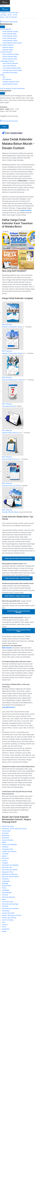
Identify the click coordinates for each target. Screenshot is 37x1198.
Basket (4, 931)
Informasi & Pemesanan (10, 22)
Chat (6, 9)
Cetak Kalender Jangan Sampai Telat (17, 596)
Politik (4, 888)
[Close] (2, 27)
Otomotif (5, 895)
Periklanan (5, 879)
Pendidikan (5, 890)
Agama (4, 856)
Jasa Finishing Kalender (10, 63)
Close (4, 126)
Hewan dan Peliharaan (9, 844)
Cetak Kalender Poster (9, 36)
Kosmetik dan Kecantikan (10, 908)
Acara (4, 927)
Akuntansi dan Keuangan (10, 904)
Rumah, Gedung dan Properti (11, 915)
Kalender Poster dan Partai (11, 485)
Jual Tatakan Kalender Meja (11, 68)
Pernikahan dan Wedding (10, 865)
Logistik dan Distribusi (9, 851)
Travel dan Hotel (7, 901)
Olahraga (5, 883)
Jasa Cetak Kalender (9, 65)
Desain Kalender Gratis (10, 84)
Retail (4, 899)
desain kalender (25, 210)
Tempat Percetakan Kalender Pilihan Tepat (18, 630)
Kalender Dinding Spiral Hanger (12, 353)
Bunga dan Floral (7, 872)
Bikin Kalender (7, 648)
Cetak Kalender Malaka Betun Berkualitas (18, 558)
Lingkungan (6, 881)
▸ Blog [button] (2, 75)
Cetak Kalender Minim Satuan (12, 43)
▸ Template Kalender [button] (7, 45)
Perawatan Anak (7, 849)
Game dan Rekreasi (8, 897)
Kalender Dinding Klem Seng (11, 327)
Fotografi (5, 863)
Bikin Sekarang (7, 324)
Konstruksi (5, 858)
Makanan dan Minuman (9, 874)
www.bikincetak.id (8, 707)
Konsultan (5, 833)
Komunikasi (5, 911)
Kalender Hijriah (7, 49)
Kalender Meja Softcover (10, 459)
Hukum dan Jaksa (8, 826)
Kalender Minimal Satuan (10, 512)
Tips (3, 77)
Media (4, 842)
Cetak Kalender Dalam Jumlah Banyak (17, 578)
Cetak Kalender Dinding (10, 31)
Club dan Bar (6, 831)
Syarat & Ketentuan (18, 88)
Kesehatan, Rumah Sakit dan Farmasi (14, 828)
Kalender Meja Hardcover (10, 432)
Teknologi (5, 854)
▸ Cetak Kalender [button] (5, 29)
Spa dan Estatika (7, 840)
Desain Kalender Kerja (9, 59)
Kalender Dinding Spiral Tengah (12, 380)
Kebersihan (5, 835)
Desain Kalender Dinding (10, 54)
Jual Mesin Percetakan (9, 72)
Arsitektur (5, 847)
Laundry (5, 924)
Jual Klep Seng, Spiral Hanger (12, 70)
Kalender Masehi (7, 47)
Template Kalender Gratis (10, 81)
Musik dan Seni (7, 867)
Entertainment (6, 885)
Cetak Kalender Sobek (9, 40)
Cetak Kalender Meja (9, 34)
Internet (4, 860)
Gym (3, 922)
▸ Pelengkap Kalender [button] (7, 61)
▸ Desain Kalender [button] (6, 52)
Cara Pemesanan (6, 88)
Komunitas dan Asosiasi (10, 869)
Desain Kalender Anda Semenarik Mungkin (18, 611)
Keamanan (5, 838)
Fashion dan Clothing (9, 917)
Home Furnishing (7, 920)
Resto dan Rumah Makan (10, 876)
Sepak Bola (5, 929)
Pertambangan (7, 892)
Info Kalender (6, 79)
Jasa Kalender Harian (9, 406)
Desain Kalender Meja (9, 56)
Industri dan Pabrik (8, 913)
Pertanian (5, 906)
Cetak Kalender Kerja (9, 38)
